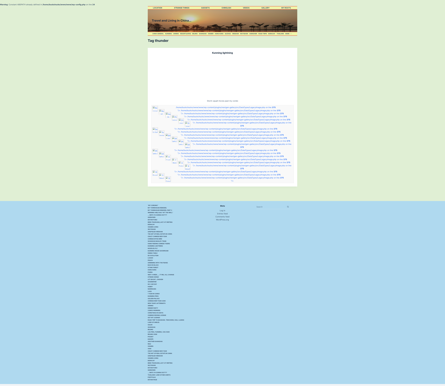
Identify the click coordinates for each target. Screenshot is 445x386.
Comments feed (222, 216)
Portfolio (152, 377)
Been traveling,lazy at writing (160, 222)
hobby (150, 286)
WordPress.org (222, 220)
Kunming (168, 34)
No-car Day (152, 284)
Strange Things (181, 8)
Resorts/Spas (185, 34)
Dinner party (153, 308)
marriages (152, 289)
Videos (246, 8)
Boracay (271, 34)
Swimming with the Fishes (158, 263)
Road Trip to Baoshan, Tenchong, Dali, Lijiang (166, 320)
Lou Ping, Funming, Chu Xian (159, 332)
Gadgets (205, 8)
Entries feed (222, 213)
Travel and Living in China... (171, 20)
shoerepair (152, 282)
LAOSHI (150, 258)
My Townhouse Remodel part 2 (160, 210)
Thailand (280, 34)
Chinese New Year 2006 (157, 301)
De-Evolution (153, 255)
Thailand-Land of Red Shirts (159, 375)
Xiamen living (153, 227)
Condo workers (154, 310)
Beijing (195, 34)
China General (158, 34)
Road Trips (262, 34)
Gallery (265, 8)
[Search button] (288, 206)
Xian (149, 348)
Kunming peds (153, 296)
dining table (152, 253)
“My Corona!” (153, 205)
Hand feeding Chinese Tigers (159, 243)
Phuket (150, 337)
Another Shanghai (155, 341)
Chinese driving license (157, 315)
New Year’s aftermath (156, 303)
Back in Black (153, 265)
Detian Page (152, 380)
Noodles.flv (152, 248)
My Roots (286, 8)
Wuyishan (244, 34)
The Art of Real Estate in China (160, 234)
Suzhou (228, 34)
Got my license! (154, 317)
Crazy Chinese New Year (157, 236)
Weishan (235, 34)
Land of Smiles (153, 322)
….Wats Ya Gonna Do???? (157, 215)
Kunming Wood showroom (158, 251)
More (287, 34)
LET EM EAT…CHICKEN (155, 279)
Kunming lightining (222, 52)
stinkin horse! (153, 277)
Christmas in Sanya (155, 313)
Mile (149, 344)
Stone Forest (153, 267)
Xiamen (210, 34)
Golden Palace (153, 298)
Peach (150, 260)
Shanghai (203, 34)
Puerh (150, 272)
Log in (222, 210)
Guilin (150, 325)
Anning (176, 34)
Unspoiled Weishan (155, 232)
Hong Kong (219, 34)
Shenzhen (253, 34)
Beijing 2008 (152, 334)
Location (157, 8)
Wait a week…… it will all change (161, 275)
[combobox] (271, 206)
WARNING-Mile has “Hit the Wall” (160, 212)
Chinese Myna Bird (155, 239)
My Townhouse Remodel (157, 208)
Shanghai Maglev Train (157, 241)
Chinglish (226, 8)
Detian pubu (152, 220)
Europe (150, 339)
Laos (150, 291)
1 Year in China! (154, 294)
